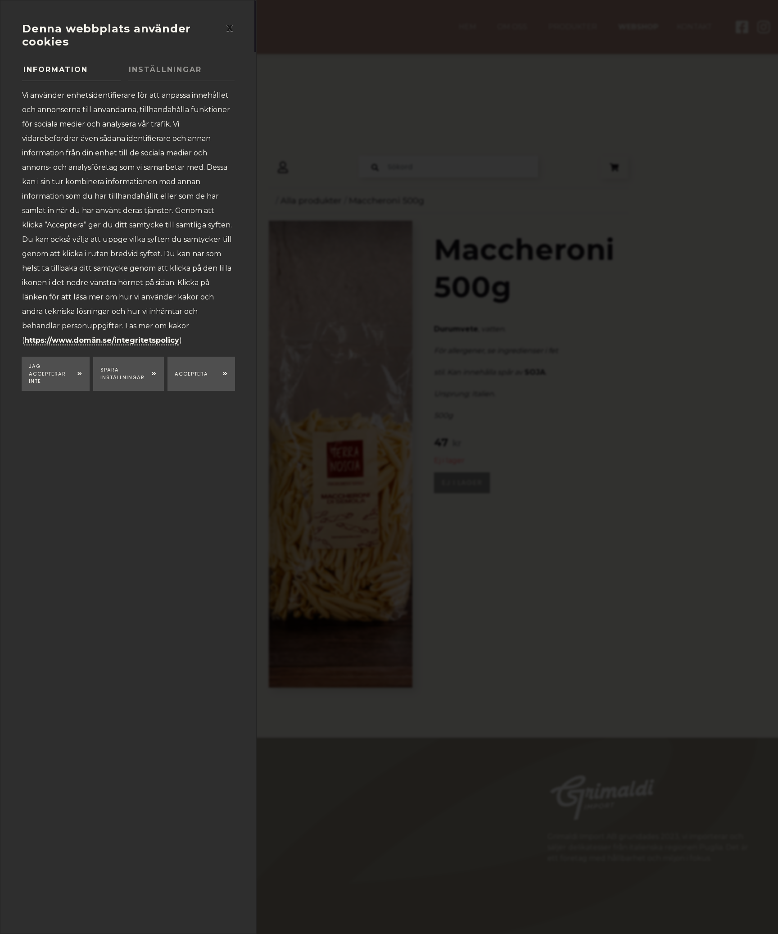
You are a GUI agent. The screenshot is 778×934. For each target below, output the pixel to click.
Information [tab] (55, 69)
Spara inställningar (122, 373)
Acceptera (191, 373)
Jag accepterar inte (47, 374)
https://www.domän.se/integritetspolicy (101, 340)
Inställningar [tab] (165, 69)
